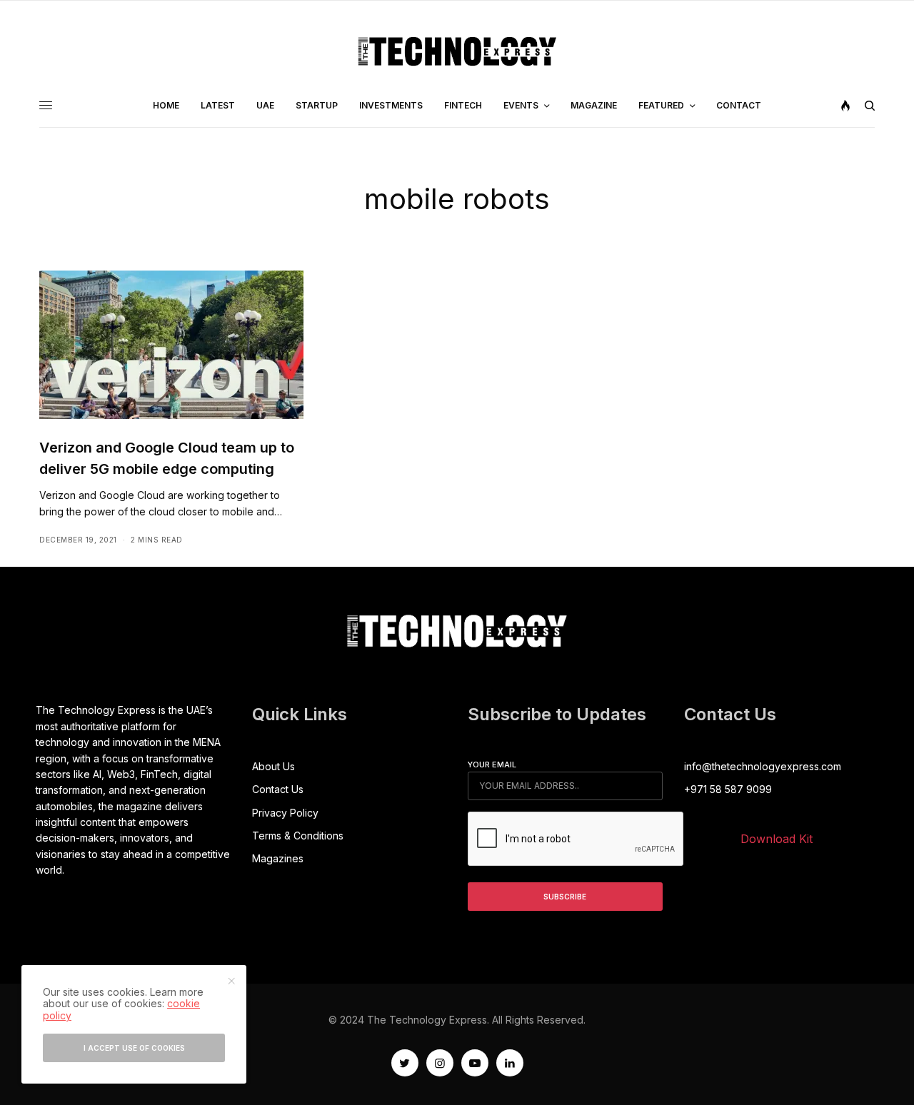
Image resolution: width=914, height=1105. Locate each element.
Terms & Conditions (297, 835)
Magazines (277, 858)
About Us (273, 766)
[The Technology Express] (457, 51)
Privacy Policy (285, 813)
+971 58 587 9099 (728, 789)
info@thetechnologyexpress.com (762, 766)
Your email (492, 765)
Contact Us (277, 789)
